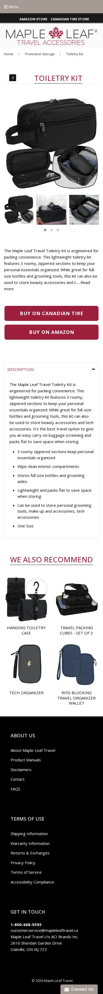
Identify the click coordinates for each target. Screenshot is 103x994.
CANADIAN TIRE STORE (70, 19)
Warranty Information (30, 843)
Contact (18, 779)
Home (8, 54)
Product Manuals (26, 759)
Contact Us (81, 989)
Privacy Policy (23, 862)
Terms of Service (26, 872)
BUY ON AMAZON (51, 332)
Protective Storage (40, 54)
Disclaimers (21, 769)
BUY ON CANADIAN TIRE (51, 313)
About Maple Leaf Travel (33, 750)
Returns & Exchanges (30, 852)
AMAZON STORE (33, 19)
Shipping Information (29, 833)
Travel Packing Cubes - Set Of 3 (76, 630)
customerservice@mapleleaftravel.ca (44, 930)
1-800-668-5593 (26, 924)
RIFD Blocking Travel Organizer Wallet (76, 698)
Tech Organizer (26, 692)
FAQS (15, 788)
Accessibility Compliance (32, 882)
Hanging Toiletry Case (26, 630)
